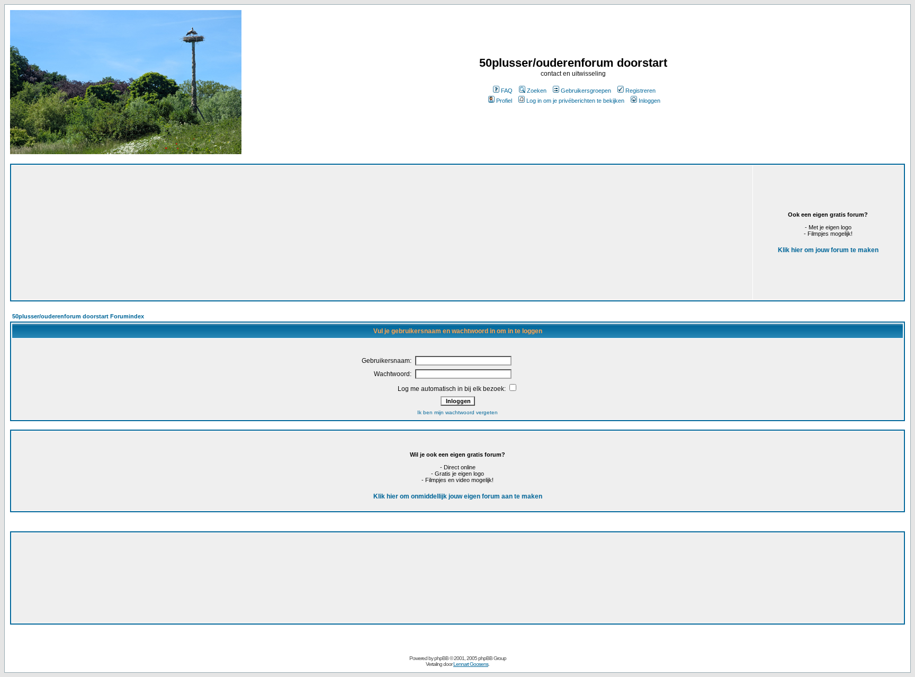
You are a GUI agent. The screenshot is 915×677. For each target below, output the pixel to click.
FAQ (507, 90)
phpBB (441, 658)
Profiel (504, 100)
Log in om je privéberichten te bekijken (575, 100)
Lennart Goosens (470, 664)
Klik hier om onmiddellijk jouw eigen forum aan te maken (457, 496)
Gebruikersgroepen (586, 90)
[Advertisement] (264, 228)
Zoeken (536, 90)
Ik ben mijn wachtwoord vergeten (457, 412)
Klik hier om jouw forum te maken (828, 250)
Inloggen (649, 100)
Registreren (640, 90)
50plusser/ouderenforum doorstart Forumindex (78, 316)
